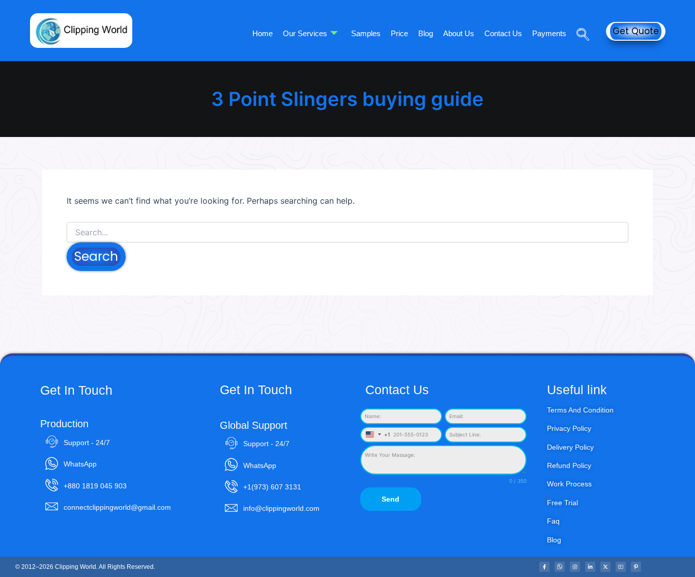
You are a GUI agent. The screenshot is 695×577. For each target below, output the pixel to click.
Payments (549, 33)
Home (262, 33)
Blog (425, 33)
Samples (366, 33)
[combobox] (376, 434)
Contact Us (503, 33)
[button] (579, 19)
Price (399, 33)
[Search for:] (347, 232)
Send (390, 499)
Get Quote (636, 31)
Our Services (305, 33)
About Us (458, 33)
